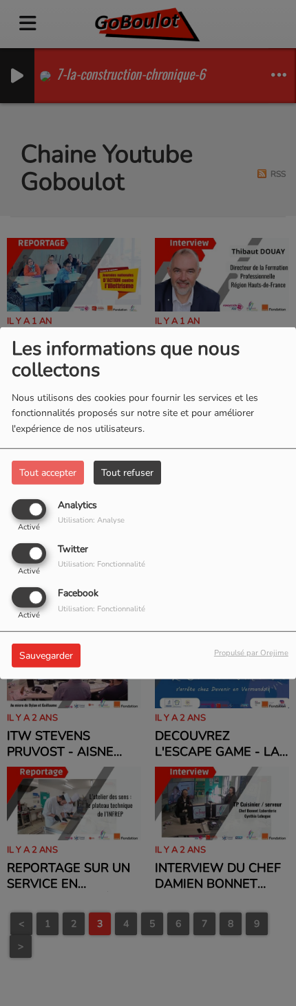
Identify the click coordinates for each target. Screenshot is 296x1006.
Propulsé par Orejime (251, 653)
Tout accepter (47, 472)
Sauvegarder (46, 655)
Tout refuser (127, 472)
